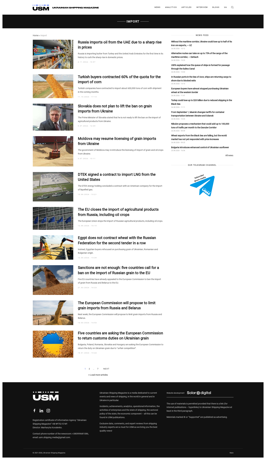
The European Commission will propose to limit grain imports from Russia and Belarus (116, 305)
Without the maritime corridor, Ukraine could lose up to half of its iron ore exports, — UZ (201, 43)
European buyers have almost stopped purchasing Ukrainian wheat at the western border (200, 90)
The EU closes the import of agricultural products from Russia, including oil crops (118, 212)
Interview (202, 7)
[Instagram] (48, 410)
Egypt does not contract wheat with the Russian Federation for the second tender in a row (117, 240)
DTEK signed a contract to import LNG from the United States (117, 177)
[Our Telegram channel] (202, 185)
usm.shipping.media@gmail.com (54, 437)
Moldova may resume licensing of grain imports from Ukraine (117, 141)
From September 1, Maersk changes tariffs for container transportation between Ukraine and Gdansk (197, 114)
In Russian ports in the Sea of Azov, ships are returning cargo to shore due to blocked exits (201, 79)
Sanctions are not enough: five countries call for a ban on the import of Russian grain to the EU (118, 270)
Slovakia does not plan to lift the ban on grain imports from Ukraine (115, 108)
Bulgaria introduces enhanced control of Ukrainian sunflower (200, 147)
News (158, 7)
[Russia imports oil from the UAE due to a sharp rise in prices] (53, 54)
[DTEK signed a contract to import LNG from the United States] (53, 187)
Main (232, 453)
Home (35, 35)
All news (229, 155)
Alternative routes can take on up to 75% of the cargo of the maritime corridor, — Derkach (199, 55)
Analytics (171, 7)
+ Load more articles (98, 375)
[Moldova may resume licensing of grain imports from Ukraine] (53, 151)
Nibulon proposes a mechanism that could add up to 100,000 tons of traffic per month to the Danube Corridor (200, 126)
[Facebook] (34, 410)
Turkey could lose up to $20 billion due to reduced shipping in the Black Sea (201, 102)
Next (106, 369)
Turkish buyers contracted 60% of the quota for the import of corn (119, 79)
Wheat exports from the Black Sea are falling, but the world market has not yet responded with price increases (199, 137)
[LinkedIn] (41, 410)
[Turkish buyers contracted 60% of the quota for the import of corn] (53, 86)
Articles (186, 7)
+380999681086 (80, 433)
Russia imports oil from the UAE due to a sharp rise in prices (120, 45)
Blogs (216, 7)
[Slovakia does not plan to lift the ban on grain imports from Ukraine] (53, 117)
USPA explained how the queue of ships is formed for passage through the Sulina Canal (200, 67)
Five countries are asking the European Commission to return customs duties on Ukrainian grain (120, 335)
